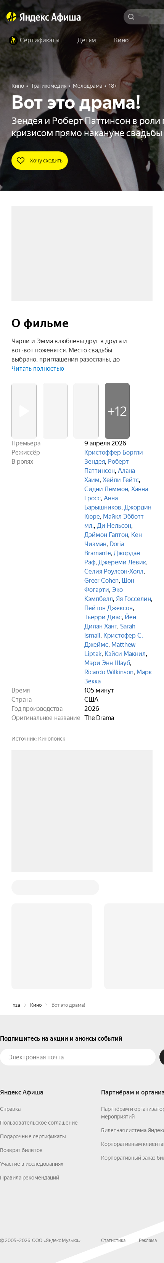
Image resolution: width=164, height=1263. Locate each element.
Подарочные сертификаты (33, 1136)
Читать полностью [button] (37, 368)
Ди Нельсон (114, 525)
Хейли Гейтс (121, 480)
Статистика (113, 1240)
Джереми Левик (122, 562)
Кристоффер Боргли (113, 452)
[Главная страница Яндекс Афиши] (11, 17)
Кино (36, 1005)
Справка (10, 1109)
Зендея (94, 461)
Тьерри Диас (103, 617)
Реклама (148, 1240)
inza (15, 1005)
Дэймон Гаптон (106, 534)
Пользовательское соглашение (39, 1123)
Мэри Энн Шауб (107, 663)
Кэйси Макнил (125, 653)
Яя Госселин (133, 599)
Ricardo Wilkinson (108, 672)
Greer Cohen (101, 580)
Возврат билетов (21, 1150)
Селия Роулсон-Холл (113, 571)
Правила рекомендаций (29, 1178)
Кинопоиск (51, 739)
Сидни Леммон (106, 489)
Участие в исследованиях (31, 1164)
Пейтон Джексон (108, 608)
